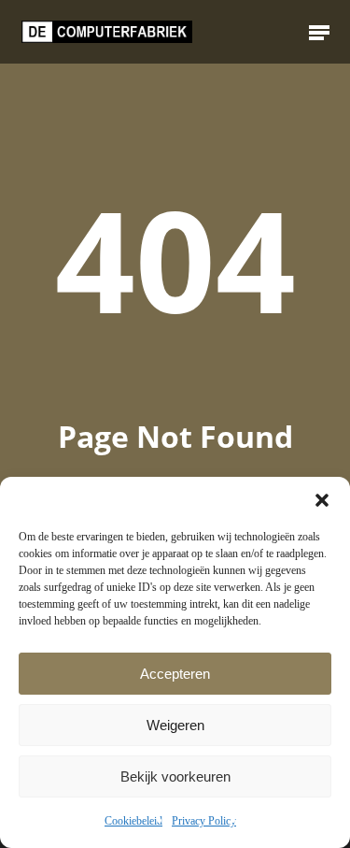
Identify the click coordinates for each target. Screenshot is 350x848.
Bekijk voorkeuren (175, 776)
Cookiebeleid (133, 820)
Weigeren (175, 725)
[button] (322, 500)
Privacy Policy (204, 820)
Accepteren (175, 674)
